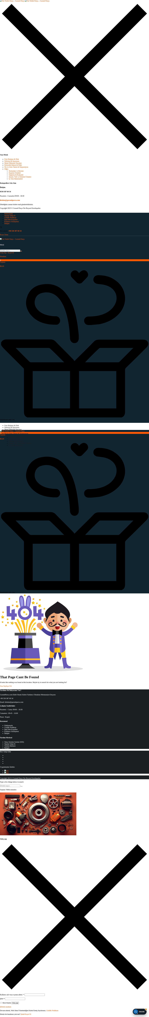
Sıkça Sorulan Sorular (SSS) (14, 742)
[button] (74, 263)
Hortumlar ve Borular (16, 171)
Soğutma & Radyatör (16, 175)
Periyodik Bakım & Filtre (13, 165)
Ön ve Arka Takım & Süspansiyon (16, 167)
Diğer (6, 169)
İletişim (6, 223)
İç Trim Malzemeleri (16, 179)
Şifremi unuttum (5, 1007)
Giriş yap (15, 1003)
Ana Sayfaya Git (6, 686)
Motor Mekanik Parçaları (13, 163)
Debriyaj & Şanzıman (11, 161)
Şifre (2, 999)
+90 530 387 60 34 (14, 231)
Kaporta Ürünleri (15, 173)
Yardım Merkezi (9, 746)
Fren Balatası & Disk (11, 159)
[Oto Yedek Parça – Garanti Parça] (24, 1)
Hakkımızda (8, 214)
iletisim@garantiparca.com (10, 200)
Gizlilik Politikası (10, 218)
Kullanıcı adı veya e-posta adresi (12, 995)
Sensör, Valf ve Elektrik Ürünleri (20, 177)
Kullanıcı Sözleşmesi (11, 221)
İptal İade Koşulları (11, 219)
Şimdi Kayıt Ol (26, 1014)
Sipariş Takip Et (9, 216)
